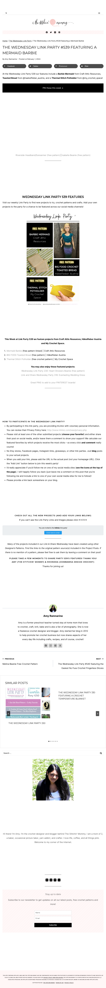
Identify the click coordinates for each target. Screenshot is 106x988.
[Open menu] (99, 13)
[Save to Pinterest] (3, 490)
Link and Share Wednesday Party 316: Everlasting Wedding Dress (53, 375)
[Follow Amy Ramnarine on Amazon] (60, 646)
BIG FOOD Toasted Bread (19, 355)
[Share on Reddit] (3, 502)
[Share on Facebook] (3, 481)
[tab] (48, 741)
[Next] (97, 713)
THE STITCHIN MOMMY (49, 982)
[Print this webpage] (3, 498)
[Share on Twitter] (3, 486)
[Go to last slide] (8, 713)
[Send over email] (3, 494)
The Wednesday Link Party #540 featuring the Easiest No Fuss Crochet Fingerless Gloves (81, 663)
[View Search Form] (6, 13)
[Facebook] (47, 32)
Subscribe (53, 925)
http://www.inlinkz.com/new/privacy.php (67, 430)
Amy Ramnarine (11, 59)
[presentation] (28, 703)
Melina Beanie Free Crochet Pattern (20, 661)
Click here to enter (53, 532)
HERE (82, 520)
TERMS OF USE (60, 982)
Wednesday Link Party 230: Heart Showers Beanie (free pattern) (53, 371)
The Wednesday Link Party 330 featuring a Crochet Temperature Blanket (76, 695)
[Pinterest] (59, 32)
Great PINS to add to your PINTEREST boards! (53, 382)
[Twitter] (51, 32)
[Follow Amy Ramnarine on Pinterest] (55, 646)
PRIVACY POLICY (69, 982)
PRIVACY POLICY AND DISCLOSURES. (53, 977)
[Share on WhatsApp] (3, 506)
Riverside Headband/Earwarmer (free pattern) (38, 155)
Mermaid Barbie (14, 351)
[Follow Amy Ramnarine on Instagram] (51, 646)
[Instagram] (55, 32)
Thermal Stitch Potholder (19, 359)
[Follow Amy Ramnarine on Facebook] (46, 646)
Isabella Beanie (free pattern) (76, 155)
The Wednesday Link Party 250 (26, 723)
